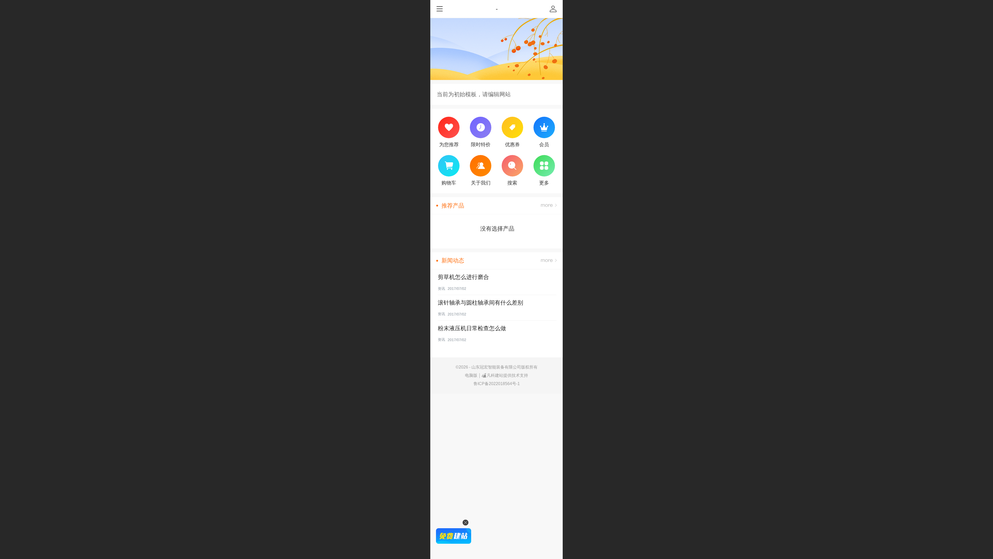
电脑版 (471, 375)
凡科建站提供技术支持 (507, 375)
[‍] (549, 206)
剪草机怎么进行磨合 (463, 277)
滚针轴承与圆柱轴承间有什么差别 (480, 302)
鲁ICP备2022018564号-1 (496, 383)
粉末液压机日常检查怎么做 (472, 328)
